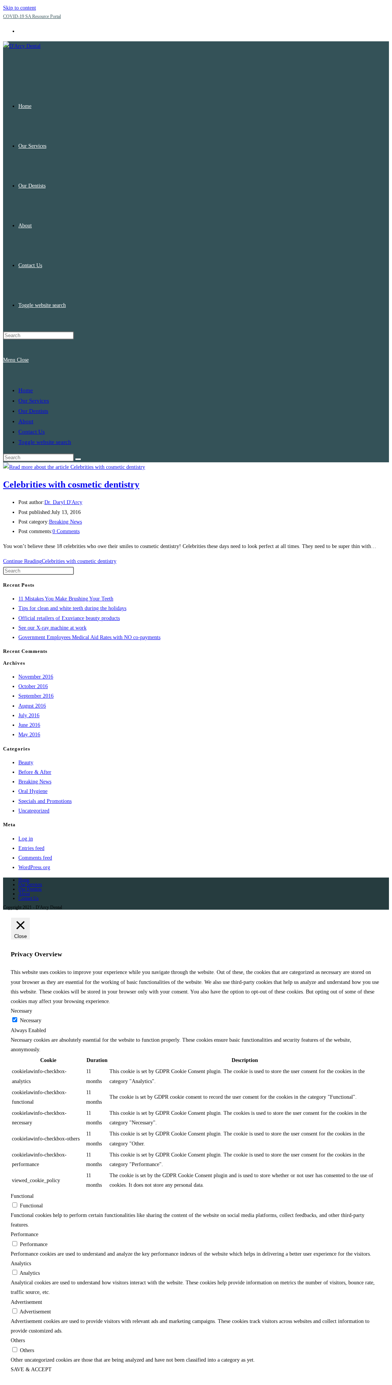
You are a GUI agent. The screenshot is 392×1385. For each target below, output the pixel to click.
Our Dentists (33, 411)
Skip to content (19, 8)
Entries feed (31, 848)
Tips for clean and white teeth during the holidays (72, 608)
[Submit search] (78, 459)
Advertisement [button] (26, 1302)
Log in (25, 839)
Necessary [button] (21, 1011)
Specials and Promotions (45, 801)
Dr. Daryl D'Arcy (63, 502)
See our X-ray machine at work (52, 628)
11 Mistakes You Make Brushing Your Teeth (65, 599)
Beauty (25, 762)
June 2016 (29, 725)
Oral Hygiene (32, 791)
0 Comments (66, 531)
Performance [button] (24, 1234)
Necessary (30, 1020)
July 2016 (28, 715)
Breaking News (65, 522)
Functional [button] (22, 1196)
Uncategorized (33, 811)
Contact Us (31, 432)
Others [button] (18, 1340)
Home (25, 390)
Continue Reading (59, 561)
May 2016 (29, 734)
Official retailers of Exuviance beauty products (69, 618)
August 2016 (32, 706)
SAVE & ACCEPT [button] (31, 1369)
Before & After (34, 772)
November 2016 (35, 677)
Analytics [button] (21, 1263)
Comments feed (35, 858)
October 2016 (33, 686)
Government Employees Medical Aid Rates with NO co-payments (89, 637)
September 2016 (36, 696)
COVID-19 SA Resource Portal (32, 16)
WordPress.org (34, 867)
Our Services (33, 401)
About (25, 421)
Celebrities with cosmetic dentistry (71, 484)
